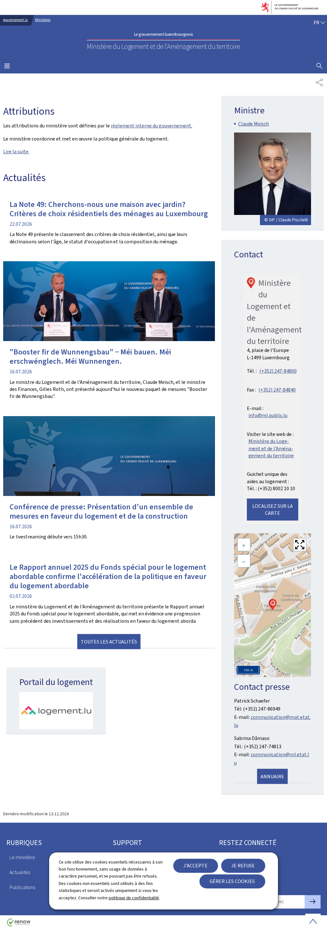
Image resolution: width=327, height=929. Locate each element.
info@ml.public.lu (267, 415)
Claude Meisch (253, 123)
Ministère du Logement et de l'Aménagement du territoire (271, 448)
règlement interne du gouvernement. (151, 125)
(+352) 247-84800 (278, 371)
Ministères (42, 20)
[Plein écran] (299, 544)
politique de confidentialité (134, 898)
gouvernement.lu (15, 20)
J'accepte (195, 865)
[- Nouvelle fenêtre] (56, 710)
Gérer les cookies (232, 881)
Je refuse (243, 865)
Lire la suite (16, 151)
